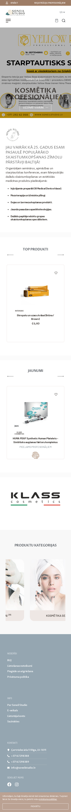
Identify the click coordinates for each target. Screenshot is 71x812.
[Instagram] (17, 784)
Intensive (19, 311)
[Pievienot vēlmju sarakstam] (55, 272)
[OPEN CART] (56, 20)
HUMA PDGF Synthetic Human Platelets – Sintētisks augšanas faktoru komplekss (35, 440)
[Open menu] (8, 21)
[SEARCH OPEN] (63, 20)
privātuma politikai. (48, 799)
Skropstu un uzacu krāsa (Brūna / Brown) (35, 317)
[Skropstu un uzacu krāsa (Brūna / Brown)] (35, 290)
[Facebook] (9, 784)
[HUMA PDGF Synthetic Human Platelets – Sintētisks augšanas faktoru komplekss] (35, 412)
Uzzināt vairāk (33, 107)
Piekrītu (35, 806)
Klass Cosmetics (19, 433)
